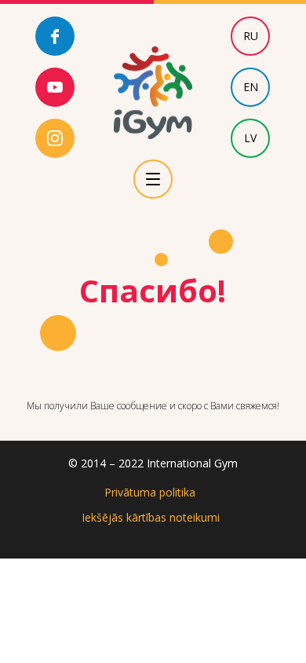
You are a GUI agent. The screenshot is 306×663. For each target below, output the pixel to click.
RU (250, 35)
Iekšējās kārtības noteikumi (151, 517)
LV (250, 137)
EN (250, 86)
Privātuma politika (149, 492)
